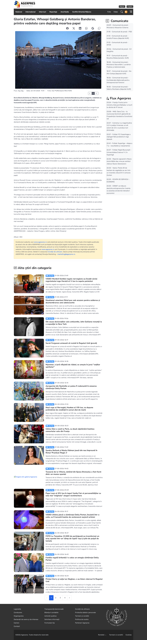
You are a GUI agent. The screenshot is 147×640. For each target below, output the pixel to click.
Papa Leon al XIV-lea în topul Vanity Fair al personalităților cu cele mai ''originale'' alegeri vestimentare (73, 494)
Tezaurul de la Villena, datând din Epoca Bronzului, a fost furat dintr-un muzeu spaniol (73, 472)
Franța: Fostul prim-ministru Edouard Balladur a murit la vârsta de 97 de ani (119, 105)
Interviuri (42, 12)
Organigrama (18, 616)
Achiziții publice (50, 616)
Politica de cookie (81, 619)
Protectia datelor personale (85, 612)
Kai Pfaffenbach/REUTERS (62, 91)
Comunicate (119, 21)
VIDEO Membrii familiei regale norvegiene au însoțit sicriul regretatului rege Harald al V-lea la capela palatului (71, 279)
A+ (96, 93)
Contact (17, 626)
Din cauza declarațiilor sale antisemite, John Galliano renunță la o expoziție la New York (74, 322)
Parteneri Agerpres (82, 623)
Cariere (16, 623)
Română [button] (101, 635)
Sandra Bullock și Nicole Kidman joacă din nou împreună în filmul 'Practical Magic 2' (71, 451)
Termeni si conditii (116, 635)
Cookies (129, 635)
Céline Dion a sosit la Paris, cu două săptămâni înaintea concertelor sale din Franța (70, 430)
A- (90, 93)
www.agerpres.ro (40, 242)
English (130, 6)
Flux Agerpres (120, 98)
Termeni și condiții (82, 616)
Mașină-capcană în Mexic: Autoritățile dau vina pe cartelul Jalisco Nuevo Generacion (119, 161)
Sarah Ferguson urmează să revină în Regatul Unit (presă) (71, 343)
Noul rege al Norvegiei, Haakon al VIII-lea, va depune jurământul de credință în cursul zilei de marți (69, 408)
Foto (109, 12)
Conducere (18, 612)
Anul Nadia (65, 12)
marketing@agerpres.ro (66, 254)
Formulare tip (49, 623)
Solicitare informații (51, 619)
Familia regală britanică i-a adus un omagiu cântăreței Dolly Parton (72, 558)
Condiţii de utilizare (55, 252)
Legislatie (17, 609)
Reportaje (53, 12)
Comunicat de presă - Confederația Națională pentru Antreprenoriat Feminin (118, 80)
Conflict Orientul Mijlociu (81, 12)
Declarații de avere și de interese (26, 619)
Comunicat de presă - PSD (122, 32)
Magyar (122, 6)
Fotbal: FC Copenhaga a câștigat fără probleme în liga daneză (118, 136)
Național (18, 12)
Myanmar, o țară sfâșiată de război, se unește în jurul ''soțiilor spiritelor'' (73, 365)
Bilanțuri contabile (51, 612)
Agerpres (24, 635)
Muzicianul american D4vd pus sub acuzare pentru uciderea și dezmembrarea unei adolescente (73, 301)
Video (116, 12)
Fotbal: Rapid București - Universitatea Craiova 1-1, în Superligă (119, 152)
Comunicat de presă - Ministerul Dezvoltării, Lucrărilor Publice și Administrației (119, 64)
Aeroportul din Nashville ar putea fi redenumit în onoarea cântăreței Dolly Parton (71, 387)
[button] (130, 12)
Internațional (31, 12)
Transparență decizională (53, 609)
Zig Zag (20, 91)
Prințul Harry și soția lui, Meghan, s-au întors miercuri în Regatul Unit (74, 580)
